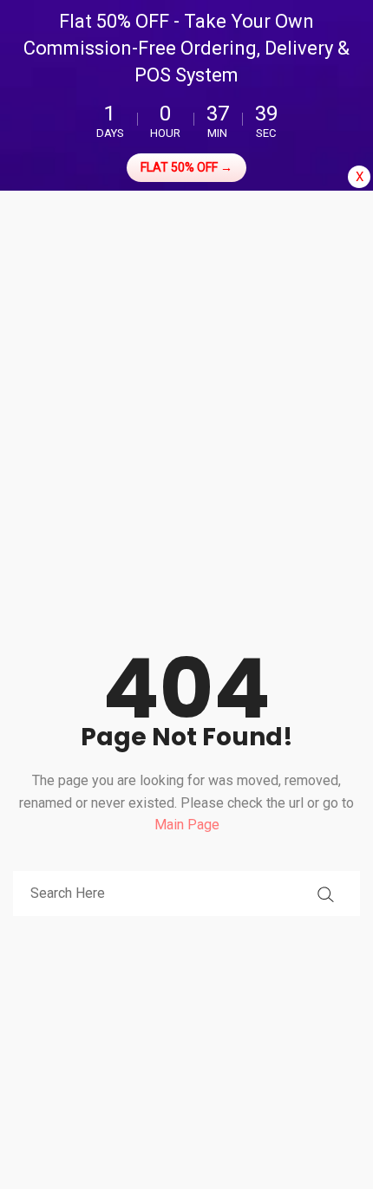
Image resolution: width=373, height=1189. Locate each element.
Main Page (186, 824)
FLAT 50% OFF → (186, 167)
